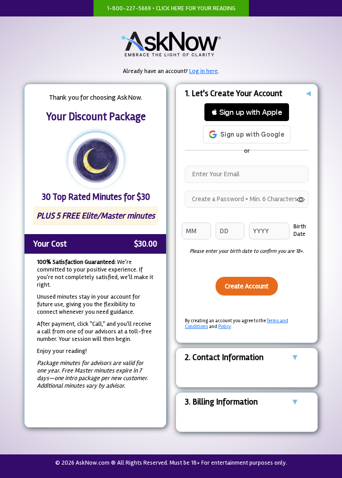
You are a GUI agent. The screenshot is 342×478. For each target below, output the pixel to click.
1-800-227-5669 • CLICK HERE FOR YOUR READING (171, 8)
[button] (246, 112)
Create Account (247, 286)
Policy (224, 326)
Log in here (203, 71)
